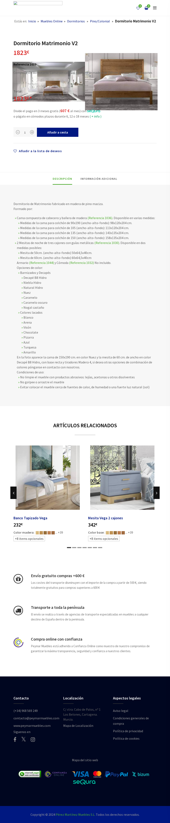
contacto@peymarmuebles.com (36, 718)
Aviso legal (120, 711)
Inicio (32, 21)
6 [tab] (95, 547)
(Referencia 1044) (41, 263)
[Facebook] (14, 739)
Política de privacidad (128, 731)
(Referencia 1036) (99, 218)
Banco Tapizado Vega (30, 518)
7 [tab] (100, 547)
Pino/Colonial (100, 21)
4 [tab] (85, 547)
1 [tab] (69, 547)
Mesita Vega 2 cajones (105, 518)
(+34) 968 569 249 (25, 711)
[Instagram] (33, 739)
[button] (155, 8)
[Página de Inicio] (37, 8)
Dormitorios (76, 21)
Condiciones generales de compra (131, 721)
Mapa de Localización (78, 725)
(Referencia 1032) (81, 263)
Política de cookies (126, 738)
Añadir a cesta (57, 132)
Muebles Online (52, 21)
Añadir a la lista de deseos (40, 151)
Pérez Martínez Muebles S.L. (75, 814)
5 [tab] (90, 547)
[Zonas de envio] (18, 610)
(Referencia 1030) (106, 243)
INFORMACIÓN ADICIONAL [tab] (98, 179)
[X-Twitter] (23, 739)
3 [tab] (79, 547)
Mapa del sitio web (85, 760)
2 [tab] (74, 547)
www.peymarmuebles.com (32, 725)
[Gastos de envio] (18, 579)
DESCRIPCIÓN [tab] (62, 179)
